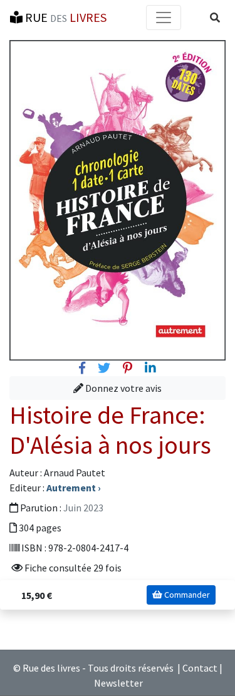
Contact (199, 668)
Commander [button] (186, 594)
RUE (65, 17)
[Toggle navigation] (163, 17)
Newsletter (118, 683)
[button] (215, 17)
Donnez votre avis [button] (122, 388)
